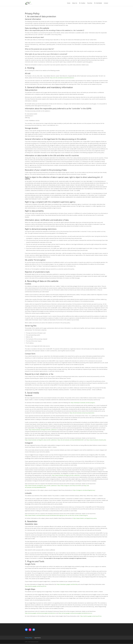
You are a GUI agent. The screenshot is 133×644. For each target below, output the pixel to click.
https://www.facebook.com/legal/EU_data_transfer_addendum (41, 440)
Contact (106, 3)
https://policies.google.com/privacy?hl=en (35, 586)
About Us (74, 3)
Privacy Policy (28, 637)
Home (68, 3)
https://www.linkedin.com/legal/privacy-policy (85, 518)
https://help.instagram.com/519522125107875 (69, 485)
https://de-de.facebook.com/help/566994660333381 (70, 440)
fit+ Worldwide (98, 3)
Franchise (89, 3)
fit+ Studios (82, 3)
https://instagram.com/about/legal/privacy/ (84, 490)
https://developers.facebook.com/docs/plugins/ (83, 402)
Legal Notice (37, 637)
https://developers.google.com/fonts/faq (67, 584)
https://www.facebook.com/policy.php (96, 440)
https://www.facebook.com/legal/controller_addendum (43, 429)
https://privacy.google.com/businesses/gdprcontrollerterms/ (40, 613)
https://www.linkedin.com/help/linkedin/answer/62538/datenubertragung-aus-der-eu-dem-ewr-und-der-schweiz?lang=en (56, 515)
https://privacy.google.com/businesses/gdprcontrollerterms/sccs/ (75, 613)
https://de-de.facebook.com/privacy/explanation (82, 413)
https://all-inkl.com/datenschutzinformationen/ (62, 77)
